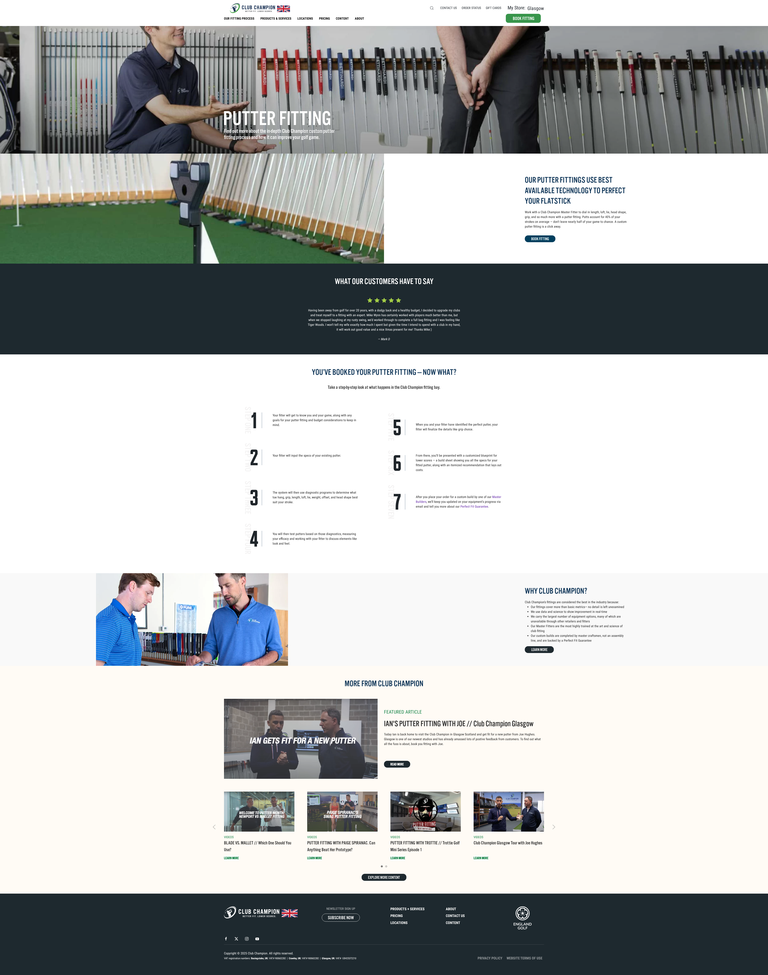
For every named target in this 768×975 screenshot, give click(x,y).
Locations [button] (305, 18)
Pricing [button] (324, 18)
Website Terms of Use (524, 958)
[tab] (382, 866)
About (359, 18)
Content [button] (342, 18)
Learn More (539, 650)
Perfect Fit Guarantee (474, 506)
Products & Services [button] (275, 18)
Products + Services (407, 909)
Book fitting (523, 18)
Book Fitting (540, 239)
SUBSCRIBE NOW (341, 917)
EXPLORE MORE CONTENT (384, 877)
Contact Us (448, 8)
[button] (432, 8)
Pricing (396, 916)
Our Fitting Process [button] (239, 18)
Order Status (471, 8)
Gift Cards (493, 8)
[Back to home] (257, 8)
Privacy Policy (490, 958)
